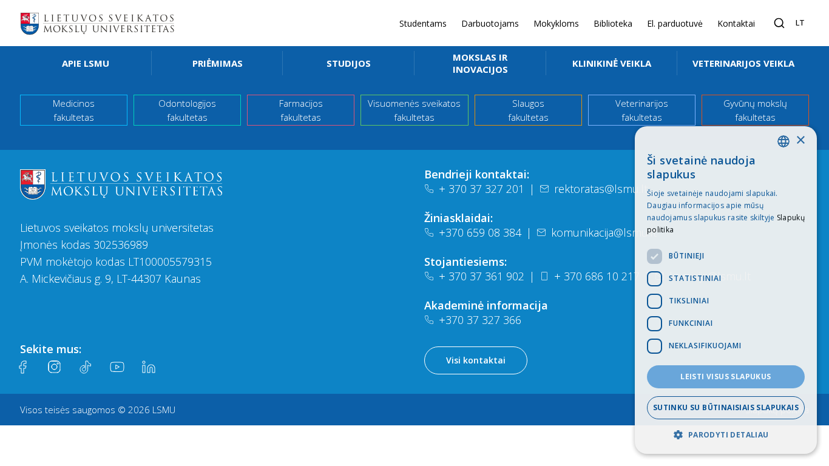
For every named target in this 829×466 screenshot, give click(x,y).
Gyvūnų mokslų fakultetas (755, 110)
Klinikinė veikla (611, 63)
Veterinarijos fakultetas (641, 110)
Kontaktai (736, 23)
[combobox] (783, 141)
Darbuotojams (490, 23)
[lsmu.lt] (97, 23)
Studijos (349, 63)
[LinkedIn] (148, 367)
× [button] (800, 140)
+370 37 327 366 (480, 319)
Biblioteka (613, 23)
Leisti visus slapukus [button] (725, 376)
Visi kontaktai (476, 360)
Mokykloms (556, 23)
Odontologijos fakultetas (187, 110)
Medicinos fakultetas (74, 110)
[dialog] (726, 290)
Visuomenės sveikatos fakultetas (414, 110)
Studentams (423, 23)
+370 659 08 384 (480, 232)
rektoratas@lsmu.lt (601, 188)
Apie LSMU (85, 63)
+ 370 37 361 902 (481, 276)
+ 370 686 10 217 (597, 276)
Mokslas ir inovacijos (480, 63)
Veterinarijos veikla (743, 63)
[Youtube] (117, 367)
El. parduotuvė (675, 23)
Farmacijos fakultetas (301, 110)
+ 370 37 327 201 (481, 188)
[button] (726, 434)
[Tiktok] (85, 367)
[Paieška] (779, 23)
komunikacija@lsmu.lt (604, 232)
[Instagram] (54, 367)
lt (800, 22)
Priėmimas (217, 63)
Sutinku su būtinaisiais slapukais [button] (726, 407)
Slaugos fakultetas (528, 110)
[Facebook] (22, 367)
